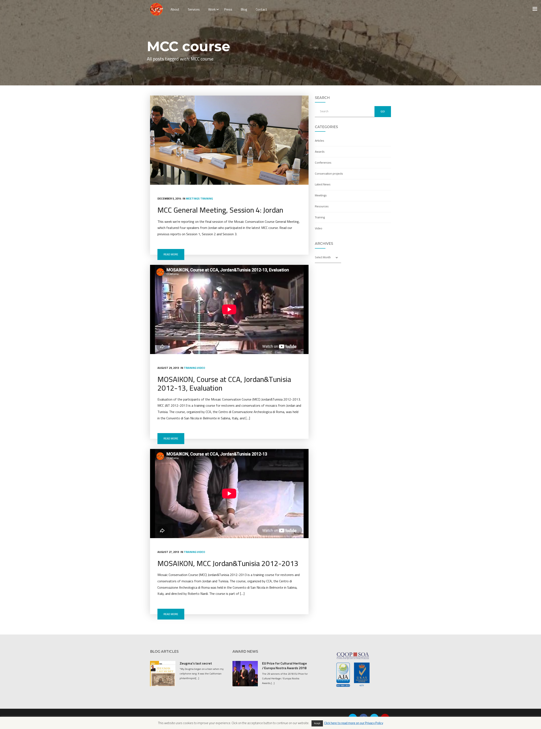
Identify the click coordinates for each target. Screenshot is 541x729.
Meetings (193, 198)
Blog (244, 9)
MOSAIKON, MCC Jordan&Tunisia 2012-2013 (227, 563)
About (175, 9)
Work (212, 9)
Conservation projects (329, 173)
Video (201, 367)
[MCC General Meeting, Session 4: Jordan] (229, 140)
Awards (320, 151)
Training (206, 198)
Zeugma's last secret (196, 663)
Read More (171, 254)
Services (194, 9)
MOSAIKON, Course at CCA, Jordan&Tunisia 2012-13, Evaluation (224, 383)
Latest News (323, 184)
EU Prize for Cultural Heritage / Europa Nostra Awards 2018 (284, 665)
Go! (383, 111)
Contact (261, 9)
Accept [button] (317, 723)
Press (228, 9)
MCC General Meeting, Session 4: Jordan (220, 210)
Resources (322, 206)
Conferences (323, 162)
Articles (319, 140)
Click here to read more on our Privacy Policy (353, 723)
